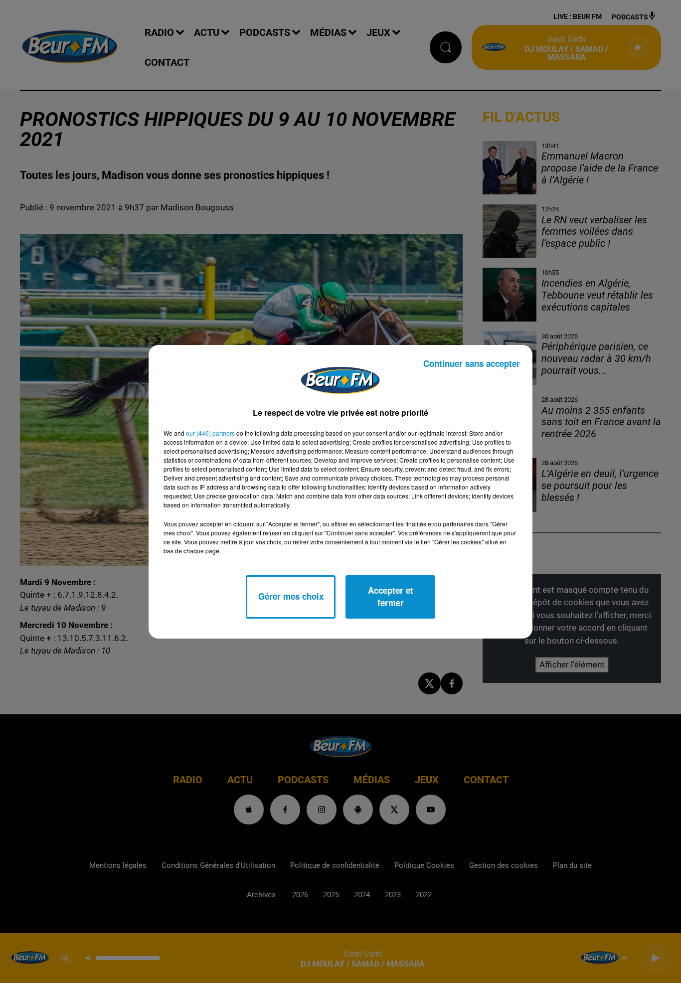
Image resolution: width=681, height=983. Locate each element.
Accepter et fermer (390, 596)
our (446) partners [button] (210, 433)
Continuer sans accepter (471, 363)
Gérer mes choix (291, 596)
